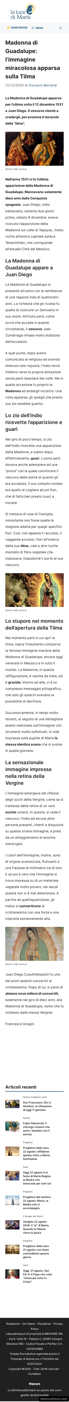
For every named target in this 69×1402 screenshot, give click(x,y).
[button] (61, 28)
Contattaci (34, 1373)
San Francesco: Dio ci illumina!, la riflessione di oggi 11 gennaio (37, 1106)
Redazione (13, 1323)
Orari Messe (19, 27)
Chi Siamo (28, 1323)
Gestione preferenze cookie (53, 1399)
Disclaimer (44, 1323)
